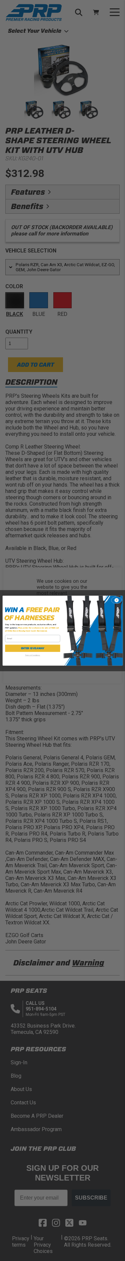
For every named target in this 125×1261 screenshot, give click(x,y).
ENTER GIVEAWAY (32, 648)
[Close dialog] (116, 599)
